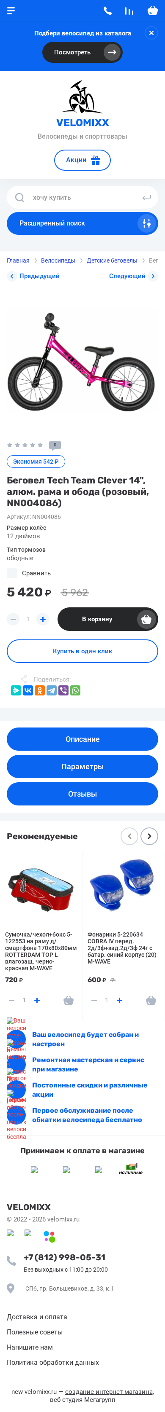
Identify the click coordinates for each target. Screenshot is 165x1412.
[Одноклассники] (40, 690)
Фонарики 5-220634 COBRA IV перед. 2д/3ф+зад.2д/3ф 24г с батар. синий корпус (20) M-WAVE (122, 948)
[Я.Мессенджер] (16, 690)
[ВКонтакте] (28, 690)
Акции (76, 160)
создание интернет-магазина (109, 1392)
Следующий (127, 276)
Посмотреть (72, 52)
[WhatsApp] (75, 690)
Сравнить (36, 573)
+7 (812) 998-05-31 (64, 1257)
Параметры (82, 766)
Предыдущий (39, 276)
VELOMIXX (82, 123)
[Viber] (63, 690)
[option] (82, 360)
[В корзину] (68, 1000)
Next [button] (149, 836)
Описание (83, 739)
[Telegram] (52, 690)
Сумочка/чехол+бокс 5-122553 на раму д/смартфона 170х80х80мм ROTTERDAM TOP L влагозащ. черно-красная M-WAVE (41, 951)
